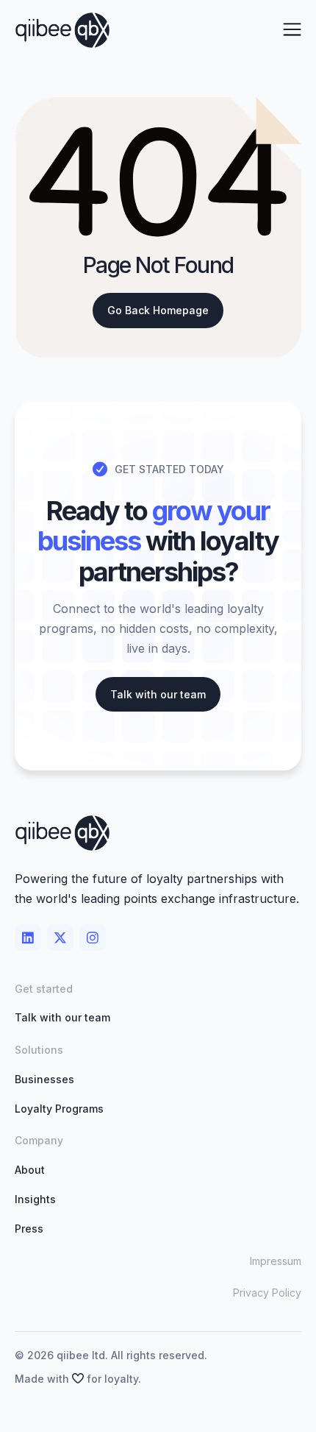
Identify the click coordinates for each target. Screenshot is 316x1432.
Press (29, 1228)
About (30, 1169)
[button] (292, 30)
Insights (35, 1199)
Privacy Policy (267, 1292)
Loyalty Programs (59, 1108)
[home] (62, 30)
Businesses (44, 1079)
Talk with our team (62, 1017)
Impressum (275, 1261)
